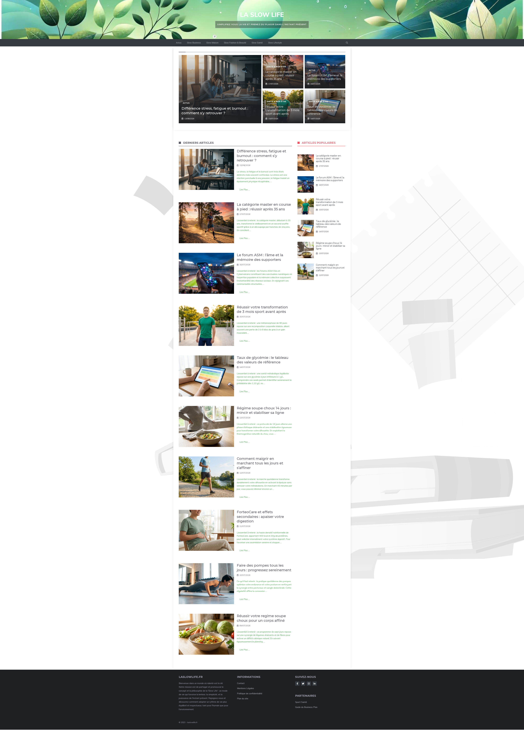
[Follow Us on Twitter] (303, 683)
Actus (178, 42)
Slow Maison (212, 42)
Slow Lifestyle (275, 42)
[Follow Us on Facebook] (297, 683)
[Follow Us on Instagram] (309, 683)
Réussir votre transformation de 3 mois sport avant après (282, 110)
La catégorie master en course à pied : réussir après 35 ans (281, 75)
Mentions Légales (245, 688)
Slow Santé (257, 42)
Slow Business (194, 42)
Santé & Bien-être (276, 67)
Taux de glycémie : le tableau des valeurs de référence (322, 110)
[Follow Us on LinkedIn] (314, 683)
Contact (241, 683)
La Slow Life (262, 15)
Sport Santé (301, 702)
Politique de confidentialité (249, 693)
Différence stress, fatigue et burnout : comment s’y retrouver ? (214, 110)
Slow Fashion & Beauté (235, 42)
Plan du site (242, 698)
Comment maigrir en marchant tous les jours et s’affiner (330, 268)
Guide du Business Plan (306, 707)
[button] (347, 42)
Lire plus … (244, 189)
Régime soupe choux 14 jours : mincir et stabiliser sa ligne (330, 246)
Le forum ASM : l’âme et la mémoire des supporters (330, 179)
